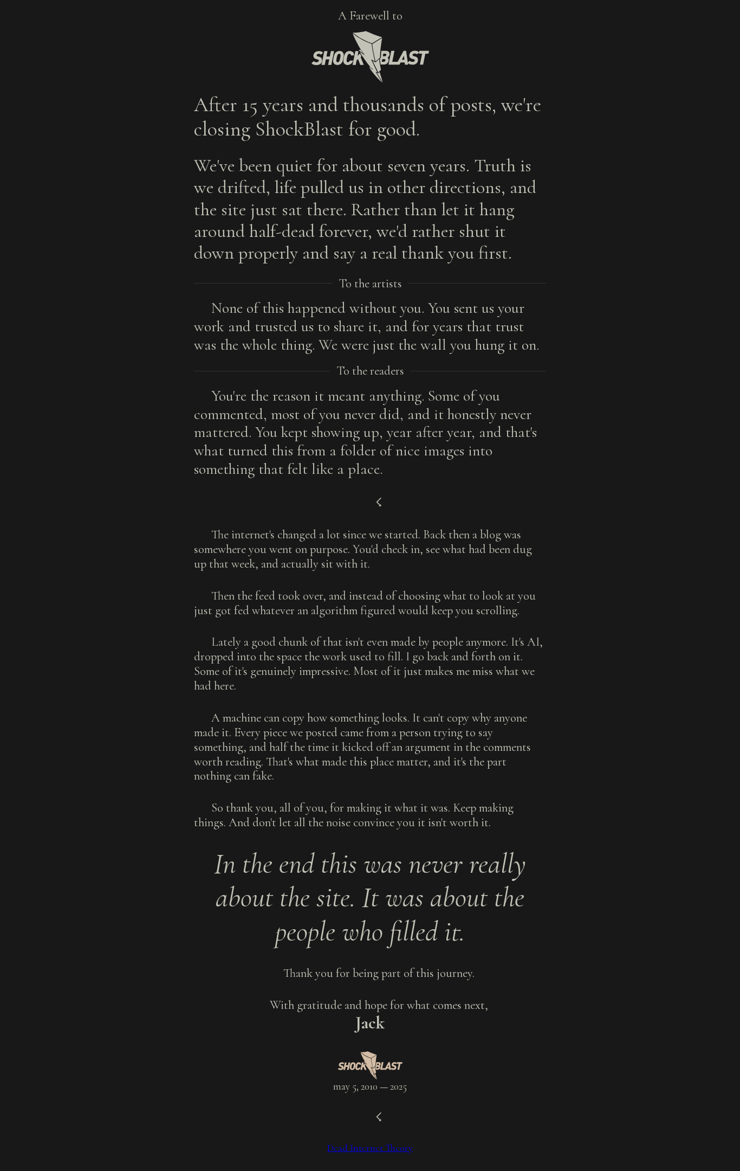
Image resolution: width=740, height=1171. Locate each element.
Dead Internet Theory (370, 1148)
